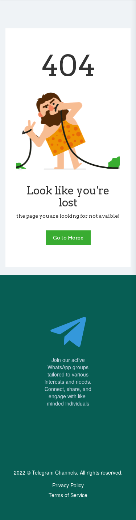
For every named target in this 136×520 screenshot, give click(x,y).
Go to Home (68, 238)
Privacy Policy (68, 485)
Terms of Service (68, 495)
